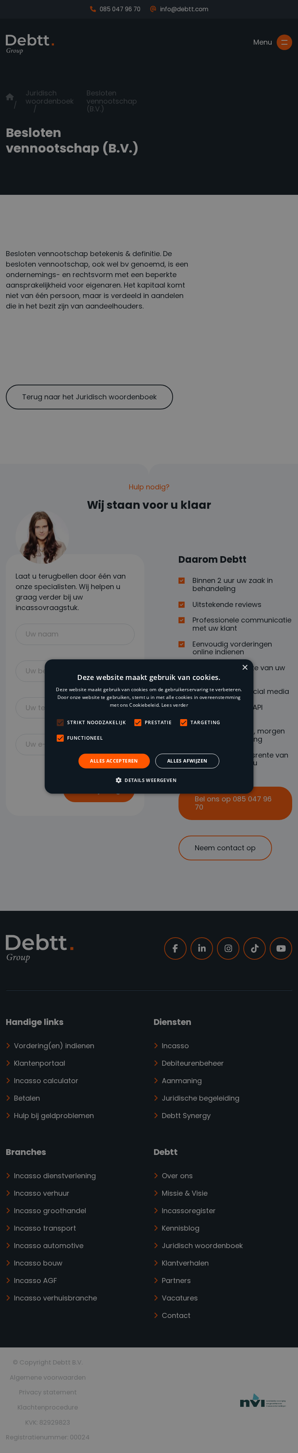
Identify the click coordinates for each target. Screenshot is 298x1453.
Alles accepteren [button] (114, 761)
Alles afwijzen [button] (187, 761)
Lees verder (174, 705)
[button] (149, 780)
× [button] (245, 668)
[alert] (149, 726)
